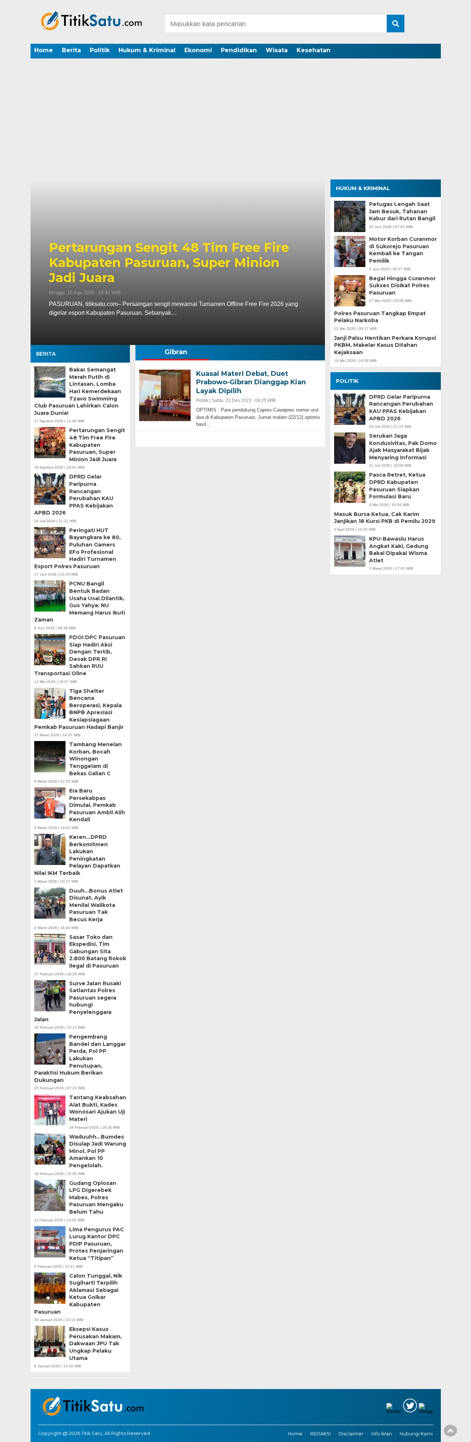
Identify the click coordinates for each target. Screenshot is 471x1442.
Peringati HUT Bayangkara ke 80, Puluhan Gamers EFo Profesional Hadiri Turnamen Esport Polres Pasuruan (78, 548)
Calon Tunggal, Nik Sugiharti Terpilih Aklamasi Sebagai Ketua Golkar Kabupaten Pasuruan (78, 1293)
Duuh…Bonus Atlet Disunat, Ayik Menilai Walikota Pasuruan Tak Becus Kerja (96, 905)
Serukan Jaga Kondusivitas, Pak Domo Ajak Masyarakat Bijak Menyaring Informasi (403, 446)
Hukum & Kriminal (147, 50)
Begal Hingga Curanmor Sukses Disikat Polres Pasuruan (402, 285)
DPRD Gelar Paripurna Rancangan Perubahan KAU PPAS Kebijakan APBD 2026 (73, 494)
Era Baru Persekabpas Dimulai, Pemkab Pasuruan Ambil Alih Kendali (97, 805)
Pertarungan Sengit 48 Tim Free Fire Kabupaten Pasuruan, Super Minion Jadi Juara (169, 262)
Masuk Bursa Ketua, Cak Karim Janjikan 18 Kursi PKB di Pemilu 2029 (384, 518)
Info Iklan (381, 1433)
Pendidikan (239, 50)
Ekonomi (198, 50)
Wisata (277, 50)
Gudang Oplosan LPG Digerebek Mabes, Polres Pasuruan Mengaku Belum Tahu (96, 1197)
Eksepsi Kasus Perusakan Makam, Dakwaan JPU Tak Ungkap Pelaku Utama (95, 1343)
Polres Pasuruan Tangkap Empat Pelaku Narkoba (380, 317)
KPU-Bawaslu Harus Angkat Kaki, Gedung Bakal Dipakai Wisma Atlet (398, 549)
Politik (100, 50)
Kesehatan (313, 50)
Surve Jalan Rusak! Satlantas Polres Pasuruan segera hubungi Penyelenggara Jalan (77, 1001)
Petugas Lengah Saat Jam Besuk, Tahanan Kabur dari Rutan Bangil (402, 211)
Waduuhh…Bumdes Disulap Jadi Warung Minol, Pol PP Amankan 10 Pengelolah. (97, 1151)
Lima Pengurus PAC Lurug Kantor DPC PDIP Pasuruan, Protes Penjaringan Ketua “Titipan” (96, 1243)
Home (43, 50)
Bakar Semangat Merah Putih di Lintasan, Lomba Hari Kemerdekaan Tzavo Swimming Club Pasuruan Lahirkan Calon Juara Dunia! (77, 391)
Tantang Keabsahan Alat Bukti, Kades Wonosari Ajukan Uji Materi (97, 1108)
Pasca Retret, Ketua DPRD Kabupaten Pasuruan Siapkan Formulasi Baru (397, 485)
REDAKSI (320, 1433)
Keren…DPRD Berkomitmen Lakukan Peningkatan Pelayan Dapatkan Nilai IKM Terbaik (77, 855)
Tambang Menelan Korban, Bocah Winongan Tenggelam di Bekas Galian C (95, 758)
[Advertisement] (235, 115)
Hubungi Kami (416, 1433)
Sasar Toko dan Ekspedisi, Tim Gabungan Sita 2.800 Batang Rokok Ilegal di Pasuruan (97, 951)
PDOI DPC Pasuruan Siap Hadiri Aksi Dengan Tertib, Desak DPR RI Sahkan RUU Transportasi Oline (79, 655)
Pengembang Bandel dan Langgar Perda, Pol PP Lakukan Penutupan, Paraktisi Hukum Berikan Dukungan (80, 1058)
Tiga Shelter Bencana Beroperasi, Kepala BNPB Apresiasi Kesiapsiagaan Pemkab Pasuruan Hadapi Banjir (79, 709)
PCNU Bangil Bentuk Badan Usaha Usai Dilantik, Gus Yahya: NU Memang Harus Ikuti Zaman (79, 601)
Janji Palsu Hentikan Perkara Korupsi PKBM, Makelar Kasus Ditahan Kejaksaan (385, 345)
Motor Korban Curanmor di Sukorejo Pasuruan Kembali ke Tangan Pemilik (403, 250)
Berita (71, 50)
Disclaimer (351, 1433)
